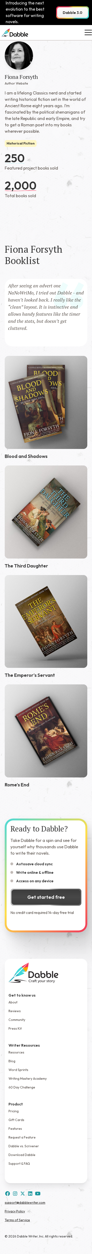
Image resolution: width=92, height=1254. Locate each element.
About (12, 1002)
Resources (16, 1052)
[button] (87, 32)
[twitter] (22, 1193)
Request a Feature (22, 1137)
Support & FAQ (19, 1163)
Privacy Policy (15, 1211)
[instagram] (15, 1193)
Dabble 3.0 (72, 12)
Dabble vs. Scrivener (23, 1146)
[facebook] (7, 1193)
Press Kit (15, 1028)
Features (15, 1128)
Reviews (14, 1011)
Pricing (13, 1111)
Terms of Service (17, 1220)
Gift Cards (16, 1120)
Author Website (16, 83)
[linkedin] (30, 1193)
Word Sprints (18, 1070)
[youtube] (38, 1193)
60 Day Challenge (21, 1087)
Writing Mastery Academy (27, 1078)
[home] (15, 32)
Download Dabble (21, 1155)
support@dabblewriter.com (25, 1202)
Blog (11, 1061)
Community (16, 1020)
